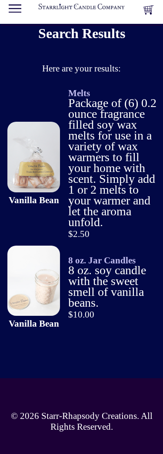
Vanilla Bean (34, 200)
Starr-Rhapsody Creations (89, 416)
